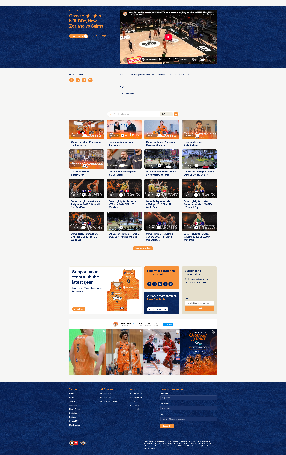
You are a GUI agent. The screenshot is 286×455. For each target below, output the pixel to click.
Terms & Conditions (209, 446)
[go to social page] (149, 284)
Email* (187, 298)
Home (71, 11)
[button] (166, 114)
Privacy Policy (150, 448)
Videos (79, 11)
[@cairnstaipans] (115, 324)
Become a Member (157, 309)
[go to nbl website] (73, 443)
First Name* (164, 393)
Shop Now (78, 309)
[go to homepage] (83, 443)
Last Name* (164, 404)
